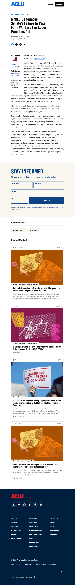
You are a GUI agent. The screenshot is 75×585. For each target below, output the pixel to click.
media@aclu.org (15, 73)
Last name (38, 183)
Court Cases (33, 526)
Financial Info (16, 530)
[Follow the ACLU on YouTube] (19, 504)
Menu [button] (50, 4)
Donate (59, 4)
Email (14, 191)
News (31, 538)
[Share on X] (16, 45)
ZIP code (15, 199)
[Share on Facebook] (12, 45)
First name (15, 183)
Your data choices (41, 564)
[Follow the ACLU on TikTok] (30, 504)
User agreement (16, 564)
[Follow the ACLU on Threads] (35, 504)
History (14, 534)
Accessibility (52, 564)
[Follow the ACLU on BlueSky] (40, 504)
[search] (61, 572)
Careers (14, 522)
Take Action (54, 530)
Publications (34, 543)
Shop (52, 526)
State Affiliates (16, 538)
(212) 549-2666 (15, 75)
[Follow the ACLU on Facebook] (13, 504)
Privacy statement (28, 564)
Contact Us (15, 526)
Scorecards (33, 547)
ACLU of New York (26, 36)
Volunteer (53, 534)
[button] (20, 44)
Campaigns (33, 522)
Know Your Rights (35, 534)
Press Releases (18, 14)
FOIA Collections (35, 530)
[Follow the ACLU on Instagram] (24, 504)
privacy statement (16, 209)
